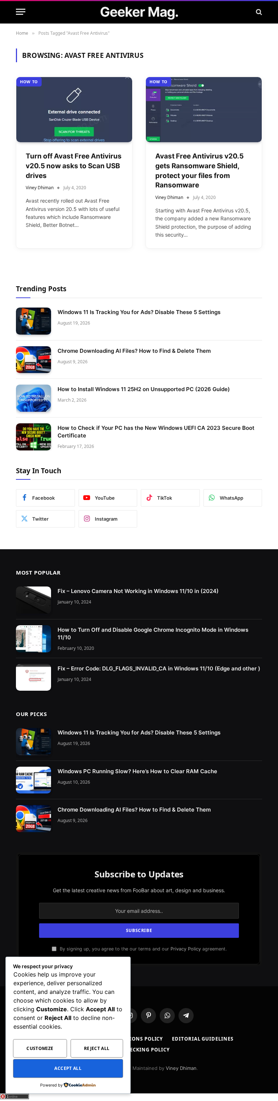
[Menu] (20, 12)
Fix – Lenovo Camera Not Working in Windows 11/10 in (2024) (138, 591)
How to (29, 81)
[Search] (258, 12)
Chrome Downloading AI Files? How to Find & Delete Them (134, 350)
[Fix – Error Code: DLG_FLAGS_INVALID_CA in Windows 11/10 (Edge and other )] (33, 677)
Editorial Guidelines (202, 1039)
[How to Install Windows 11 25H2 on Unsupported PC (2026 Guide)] (33, 398)
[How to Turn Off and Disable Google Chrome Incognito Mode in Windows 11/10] (33, 638)
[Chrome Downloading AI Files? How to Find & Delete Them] (33, 359)
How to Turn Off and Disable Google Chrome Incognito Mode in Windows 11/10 (153, 633)
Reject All (97, 1048)
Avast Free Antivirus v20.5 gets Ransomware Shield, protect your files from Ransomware (199, 170)
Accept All (67, 1068)
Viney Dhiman (40, 188)
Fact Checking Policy (138, 1049)
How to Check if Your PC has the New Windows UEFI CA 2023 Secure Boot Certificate (156, 431)
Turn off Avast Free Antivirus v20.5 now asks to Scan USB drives (74, 165)
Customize (39, 1048)
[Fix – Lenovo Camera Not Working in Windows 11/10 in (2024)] (33, 600)
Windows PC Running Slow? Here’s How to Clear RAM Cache (137, 771)
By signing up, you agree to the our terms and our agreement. (142, 949)
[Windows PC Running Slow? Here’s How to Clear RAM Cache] (33, 780)
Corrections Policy (134, 1039)
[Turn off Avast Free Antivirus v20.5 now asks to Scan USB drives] (74, 109)
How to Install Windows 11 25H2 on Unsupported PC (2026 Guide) (144, 389)
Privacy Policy (185, 949)
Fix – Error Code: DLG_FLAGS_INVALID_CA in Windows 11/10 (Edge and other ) (159, 668)
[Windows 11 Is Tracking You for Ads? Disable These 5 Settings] (33, 321)
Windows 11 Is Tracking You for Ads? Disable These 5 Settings (139, 312)
